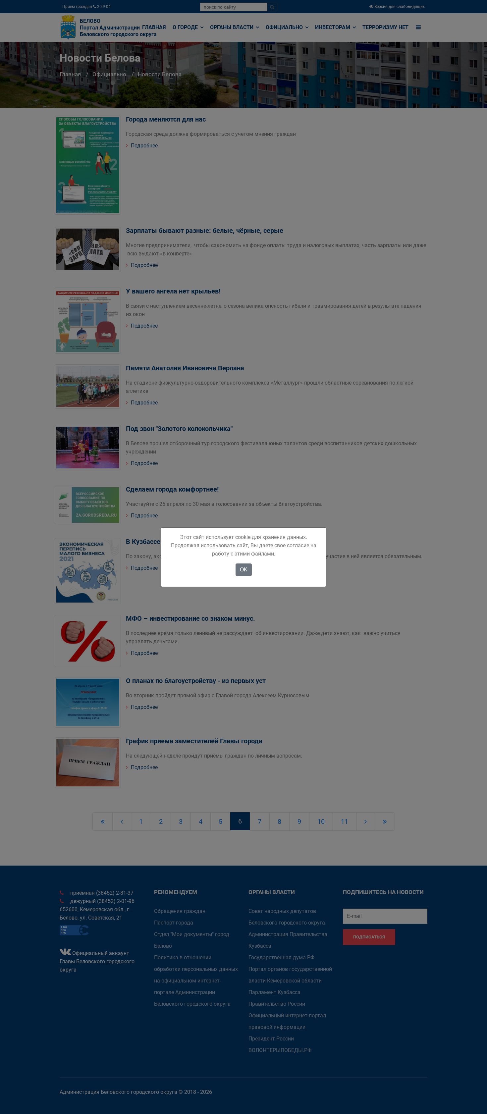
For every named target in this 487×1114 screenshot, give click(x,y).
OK (243, 569)
